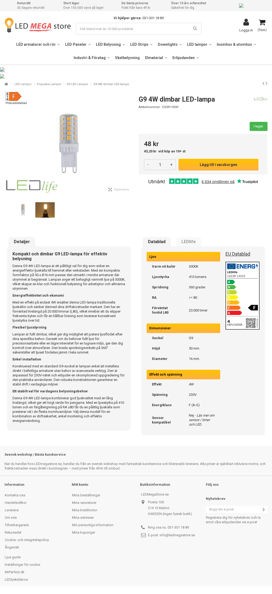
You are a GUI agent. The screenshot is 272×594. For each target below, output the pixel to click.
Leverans (12, 510)
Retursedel (13, 532)
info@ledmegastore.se (177, 535)
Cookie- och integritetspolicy (27, 540)
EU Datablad (238, 254)
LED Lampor (23, 84)
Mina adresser (83, 518)
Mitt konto (80, 485)
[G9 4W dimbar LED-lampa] (23, 210)
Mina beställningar (86, 495)
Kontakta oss (15, 495)
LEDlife (188, 242)
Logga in (246, 30)
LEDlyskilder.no (16, 579)
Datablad (156, 242)
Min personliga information (92, 525)
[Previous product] (263, 83)
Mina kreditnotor (84, 510)
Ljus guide (13, 557)
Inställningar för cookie (22, 565)
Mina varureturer (84, 503)
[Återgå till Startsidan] (6, 84)
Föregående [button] (7, 143)
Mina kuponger (83, 532)
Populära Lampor (49, 84)
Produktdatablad (16, 103)
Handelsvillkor (16, 503)
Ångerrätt (12, 547)
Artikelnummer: (150, 107)
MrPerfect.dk (14, 572)
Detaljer (22, 242)
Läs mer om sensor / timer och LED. (201, 419)
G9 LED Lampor (77, 84)
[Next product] (266, 83)
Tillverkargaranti (17, 525)
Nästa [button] (130, 143)
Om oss (11, 518)
